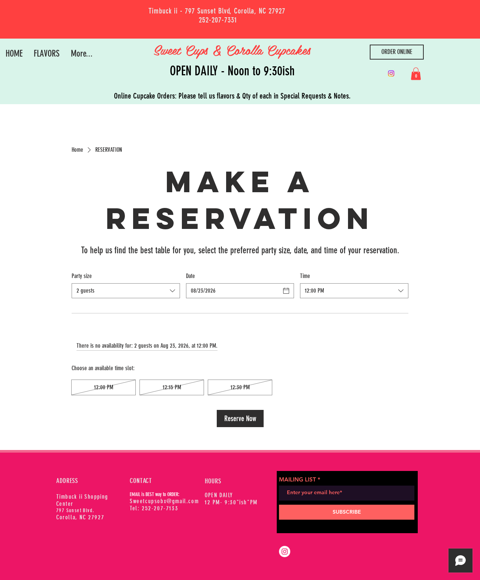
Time (305, 276)
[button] (416, 73)
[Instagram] (391, 73)
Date (190, 276)
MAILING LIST (297, 479)
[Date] (286, 290)
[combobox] (126, 290)
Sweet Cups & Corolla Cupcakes (234, 49)
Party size (82, 276)
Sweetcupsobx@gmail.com (164, 501)
